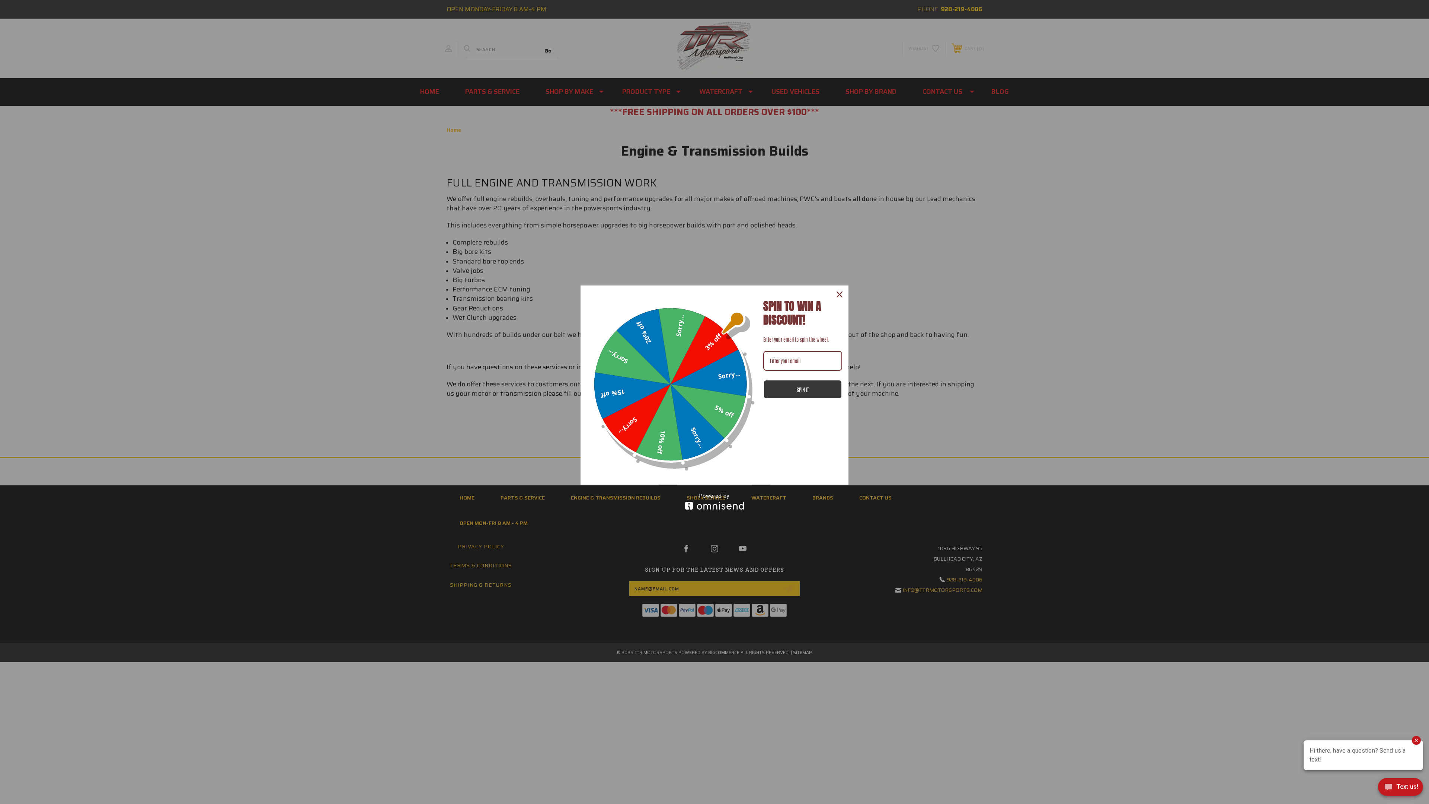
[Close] (839, 294)
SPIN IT (803, 389)
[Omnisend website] (714, 502)
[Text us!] (1400, 788)
